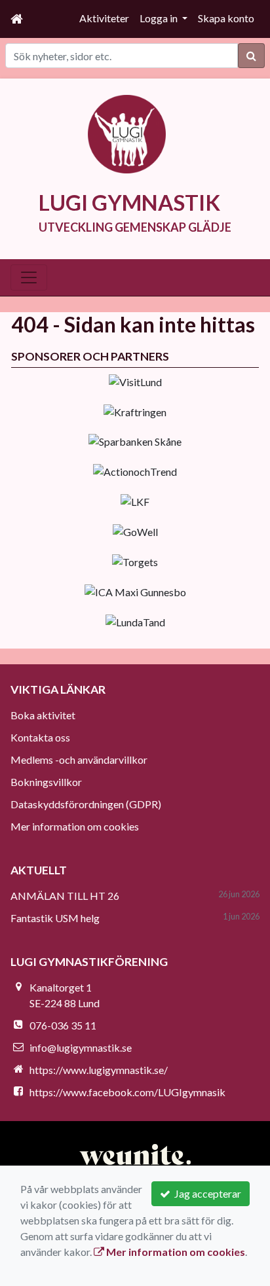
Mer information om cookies (74, 826)
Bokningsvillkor (46, 782)
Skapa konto (226, 18)
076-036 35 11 (62, 1025)
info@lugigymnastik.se (80, 1047)
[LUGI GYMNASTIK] (127, 132)
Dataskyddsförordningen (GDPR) (85, 804)
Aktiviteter (104, 18)
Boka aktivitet (42, 715)
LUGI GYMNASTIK (129, 202)
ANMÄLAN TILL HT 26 (64, 895)
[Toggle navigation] (28, 277)
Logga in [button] (160, 18)
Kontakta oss (40, 737)
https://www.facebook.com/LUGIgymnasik (127, 1092)
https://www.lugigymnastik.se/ (98, 1069)
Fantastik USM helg (55, 918)
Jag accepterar (205, 1193)
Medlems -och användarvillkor (78, 759)
